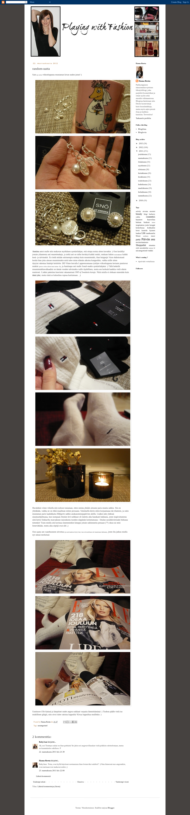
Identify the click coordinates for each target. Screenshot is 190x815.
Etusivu (80, 782)
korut (138, 231)
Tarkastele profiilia (143, 118)
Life (143, 233)
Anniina (35, 251)
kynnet (152, 230)
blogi (145, 214)
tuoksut (151, 248)
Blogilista (142, 129)
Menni (138, 236)
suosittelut (144, 248)
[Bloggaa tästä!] (67, 721)
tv (154, 248)
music (153, 236)
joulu (147, 225)
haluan (138, 222)
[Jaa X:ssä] (70, 721)
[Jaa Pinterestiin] (75, 721)
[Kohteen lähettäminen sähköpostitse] (64, 721)
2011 (141, 151)
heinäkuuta (143, 173)
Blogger (111, 808)
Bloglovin (142, 132)
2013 (141, 143)
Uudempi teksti (39, 782)
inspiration (140, 225)
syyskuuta (142, 165)
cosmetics (150, 217)
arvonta (145, 211)
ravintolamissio (142, 242)
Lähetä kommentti (43, 776)
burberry (152, 214)
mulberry (145, 236)
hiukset (147, 222)
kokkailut (151, 228)
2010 (141, 200)
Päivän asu (148, 239)
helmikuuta (143, 192)
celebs (138, 217)
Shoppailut (141, 245)
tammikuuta (143, 196)
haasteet (139, 219)
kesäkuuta (142, 177)
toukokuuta (143, 181)
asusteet (152, 211)
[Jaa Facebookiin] (73, 721)
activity (138, 211)
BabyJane (43, 742)
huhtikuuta (143, 184)
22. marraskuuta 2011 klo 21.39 (52, 752)
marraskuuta (143, 158)
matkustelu (150, 233)
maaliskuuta (143, 188)
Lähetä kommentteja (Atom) (49, 786)
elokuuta (142, 169)
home (153, 222)
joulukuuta (143, 154)
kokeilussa (140, 228)
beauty (139, 214)
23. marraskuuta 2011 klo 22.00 (52, 770)
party (138, 239)
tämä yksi (36, 275)
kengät (152, 225)
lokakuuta (142, 162)
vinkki (150, 251)
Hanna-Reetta (45, 760)
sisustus (152, 245)
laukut (138, 233)
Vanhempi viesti (122, 782)
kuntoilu (144, 231)
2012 (141, 147)
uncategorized (42, 726)
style (137, 248)
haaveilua (151, 219)
